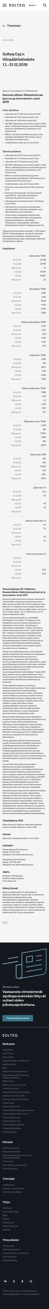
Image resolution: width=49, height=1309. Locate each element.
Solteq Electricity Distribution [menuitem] (16, 1092)
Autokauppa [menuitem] (8, 1185)
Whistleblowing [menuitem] (9, 1260)
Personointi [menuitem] (7, 1161)
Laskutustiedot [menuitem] (9, 1256)
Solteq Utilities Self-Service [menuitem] (15, 1114)
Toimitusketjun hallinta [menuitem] (13, 1124)
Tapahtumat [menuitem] (8, 1222)
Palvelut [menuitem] (7, 1142)
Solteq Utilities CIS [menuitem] (11, 1106)
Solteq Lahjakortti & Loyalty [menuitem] (15, 1099)
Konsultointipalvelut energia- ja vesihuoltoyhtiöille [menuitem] (17, 1156)
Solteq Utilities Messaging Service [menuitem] (18, 1110)
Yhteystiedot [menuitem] (10, 1240)
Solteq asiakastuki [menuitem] (11, 1249)
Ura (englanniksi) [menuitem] (10, 1211)
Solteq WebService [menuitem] (11, 1121)
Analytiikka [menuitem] (7, 1050)
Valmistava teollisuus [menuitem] (12, 1192)
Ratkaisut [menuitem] (8, 1044)
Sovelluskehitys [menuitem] (9, 1168)
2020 (5, 922)
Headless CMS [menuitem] (9, 1064)
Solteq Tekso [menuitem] (8, 1103)
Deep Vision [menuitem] (8, 1057)
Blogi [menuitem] (4, 1215)
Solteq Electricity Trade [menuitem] (13, 1095)
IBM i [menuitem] (4, 1068)
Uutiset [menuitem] (5, 1219)
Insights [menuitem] (6, 1229)
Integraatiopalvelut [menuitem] (11, 1151)
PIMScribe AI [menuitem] (8, 1081)
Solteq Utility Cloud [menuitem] (11, 1117)
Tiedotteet (13, 25)
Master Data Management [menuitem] (14, 1071)
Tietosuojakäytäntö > (12, 1294)
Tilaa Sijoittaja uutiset (18, 1018)
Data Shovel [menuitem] (8, 1053)
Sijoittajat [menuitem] (6, 1208)
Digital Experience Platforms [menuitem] (15, 1060)
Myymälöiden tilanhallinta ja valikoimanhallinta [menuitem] (15, 1076)
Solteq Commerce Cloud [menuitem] (13, 1085)
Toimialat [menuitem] (8, 1178)
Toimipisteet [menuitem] (8, 1246)
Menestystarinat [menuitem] (10, 1226)
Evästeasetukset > (32, 1294)
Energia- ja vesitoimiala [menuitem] (13, 1188)
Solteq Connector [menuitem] (10, 1088)
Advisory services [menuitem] (10, 1148)
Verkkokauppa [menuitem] (9, 1132)
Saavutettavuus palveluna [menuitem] (14, 1165)
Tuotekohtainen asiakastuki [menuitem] (15, 1253)
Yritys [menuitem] (6, 1202)
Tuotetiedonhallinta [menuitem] (11, 1128)
